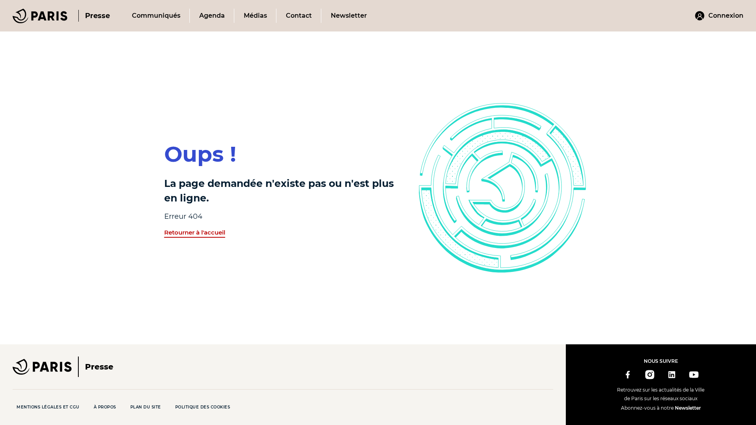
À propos (105, 407)
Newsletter (688, 408)
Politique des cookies (202, 407)
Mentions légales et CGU (48, 407)
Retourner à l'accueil (194, 232)
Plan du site (145, 407)
